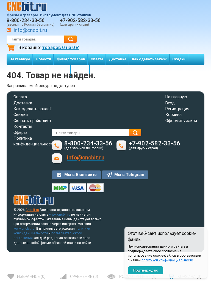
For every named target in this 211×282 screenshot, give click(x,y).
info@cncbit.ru (30, 30)
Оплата (97, 59)
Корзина (173, 114)
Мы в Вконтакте (80, 174)
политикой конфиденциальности (167, 260)
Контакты (22, 126)
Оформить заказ (181, 120)
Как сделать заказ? (149, 59)
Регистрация (177, 108)
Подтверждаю (145, 270)
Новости (43, 59)
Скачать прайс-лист (32, 120)
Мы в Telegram (129, 174)
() (31, 276)
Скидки (178, 59)
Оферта (20, 132)
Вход (170, 103)
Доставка (117, 59)
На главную (19, 59)
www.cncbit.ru (59, 214)
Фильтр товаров (71, 59)
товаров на (60, 47)
